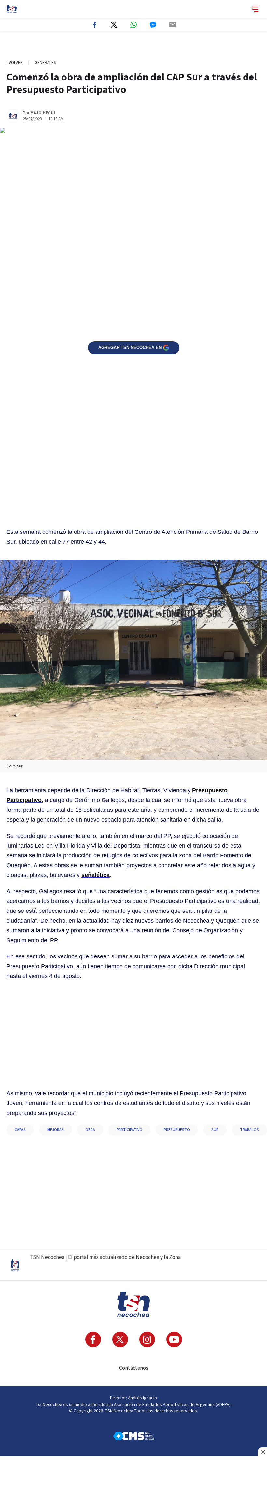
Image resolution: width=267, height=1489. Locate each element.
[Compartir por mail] (172, 24)
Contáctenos (133, 1368)
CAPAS (20, 1129)
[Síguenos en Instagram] (147, 1339)
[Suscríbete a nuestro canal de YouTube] (174, 1339)
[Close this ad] (262, 1451)
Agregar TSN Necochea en (130, 347)
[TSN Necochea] (12, 9)
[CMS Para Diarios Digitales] (133, 1436)
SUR (214, 1129)
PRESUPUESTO (177, 1129)
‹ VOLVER (15, 63)
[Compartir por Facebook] (94, 24)
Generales (45, 63)
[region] (133, 46)
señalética (95, 875)
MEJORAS (55, 1129)
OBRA (90, 1129)
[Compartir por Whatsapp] (133, 24)
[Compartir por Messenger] (153, 24)
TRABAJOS (249, 1129)
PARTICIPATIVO (129, 1129)
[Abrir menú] (255, 9)
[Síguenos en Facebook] (93, 1339)
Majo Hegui (42, 113)
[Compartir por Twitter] (113, 24)
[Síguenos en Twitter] (120, 1339)
